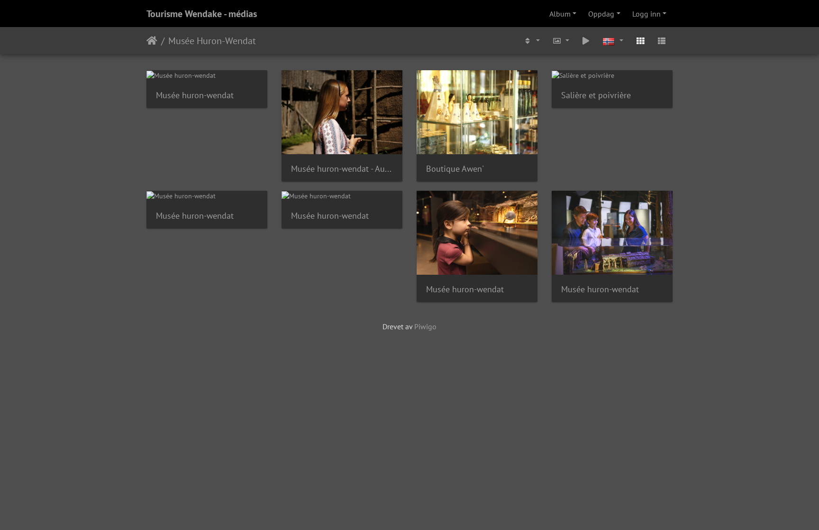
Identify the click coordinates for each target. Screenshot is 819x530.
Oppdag (601, 14)
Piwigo (425, 326)
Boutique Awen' (455, 169)
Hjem (151, 41)
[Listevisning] (662, 40)
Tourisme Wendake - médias (201, 14)
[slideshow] (586, 40)
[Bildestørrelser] (560, 40)
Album (560, 14)
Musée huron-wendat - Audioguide (342, 169)
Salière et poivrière (596, 95)
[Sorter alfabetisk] (531, 40)
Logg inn (646, 14)
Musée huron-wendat (195, 95)
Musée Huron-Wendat (212, 41)
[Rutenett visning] (640, 40)
